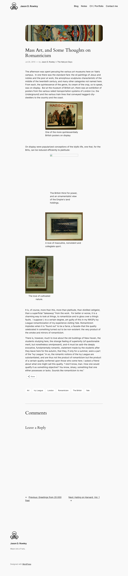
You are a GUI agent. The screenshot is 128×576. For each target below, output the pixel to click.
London (51, 390)
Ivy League (38, 390)
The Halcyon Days (64, 62)
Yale (88, 390)
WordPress (26, 564)
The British (77, 390)
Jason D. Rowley (29, 6)
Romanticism (63, 390)
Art (28, 390)
